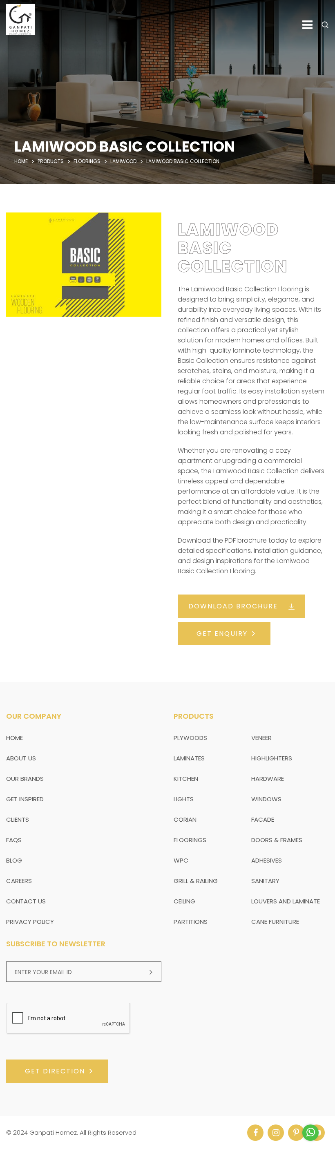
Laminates (189, 758)
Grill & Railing (196, 880)
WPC (181, 860)
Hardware (267, 778)
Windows (266, 799)
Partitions (191, 921)
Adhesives (266, 860)
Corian (185, 819)
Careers (19, 880)
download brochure (233, 606)
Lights (184, 799)
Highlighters (271, 758)
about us (21, 758)
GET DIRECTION (55, 1071)
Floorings (87, 161)
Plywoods (190, 737)
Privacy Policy (30, 921)
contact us (26, 901)
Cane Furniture (275, 921)
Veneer (261, 737)
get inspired (25, 799)
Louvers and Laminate (285, 901)
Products (51, 161)
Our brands (25, 778)
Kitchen (186, 778)
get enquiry (222, 633)
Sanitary (265, 880)
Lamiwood (123, 161)
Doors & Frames (276, 840)
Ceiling (184, 901)
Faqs (14, 840)
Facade (262, 819)
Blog (14, 860)
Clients (17, 819)
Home (21, 161)
